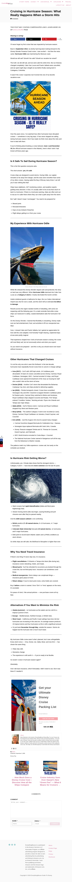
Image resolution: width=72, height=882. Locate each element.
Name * (15, 821)
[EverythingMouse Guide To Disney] (7, 3)
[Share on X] (1, 442)
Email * (37, 821)
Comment (14, 799)
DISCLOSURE (18, 30)
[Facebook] (11, 748)
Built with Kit (48, 727)
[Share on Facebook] (1, 440)
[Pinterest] (13, 748)
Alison (13, 751)
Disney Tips (13, 756)
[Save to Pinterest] (1, 445)
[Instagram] (15, 748)
